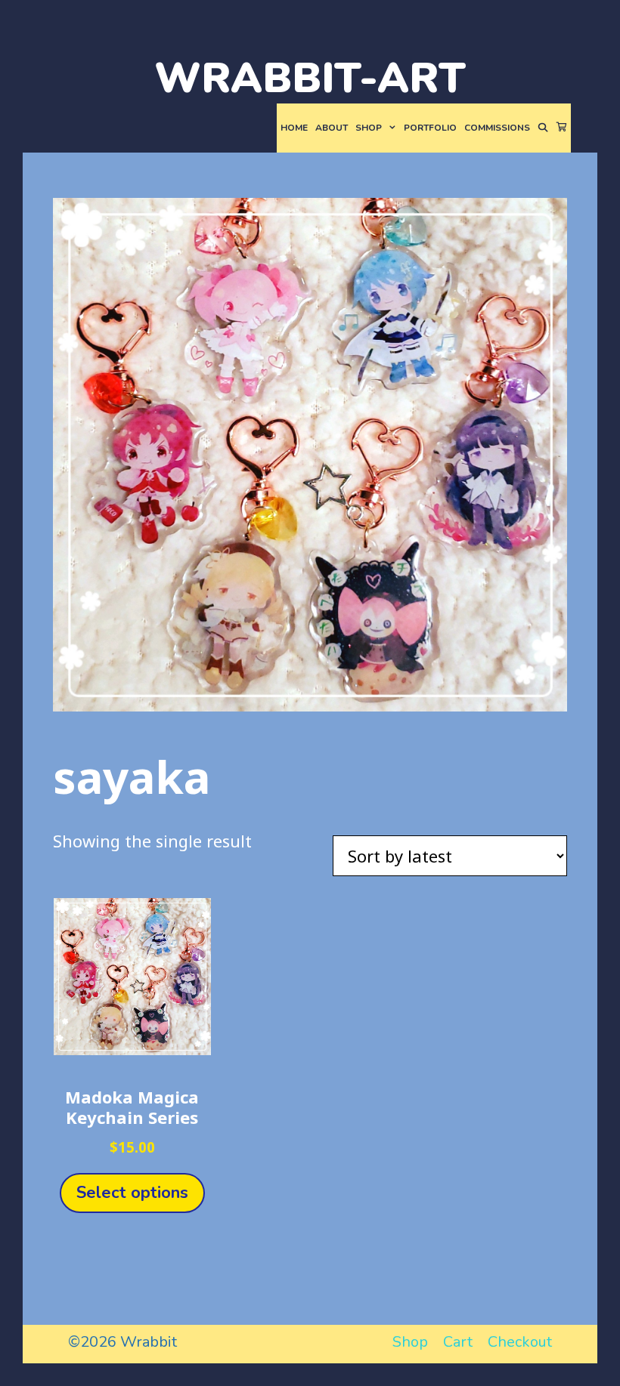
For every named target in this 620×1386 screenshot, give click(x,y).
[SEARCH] (543, 128)
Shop (368, 128)
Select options (132, 1192)
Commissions (497, 128)
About (331, 128)
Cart (458, 1342)
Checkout (520, 1342)
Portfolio (430, 128)
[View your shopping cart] (562, 128)
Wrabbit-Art (310, 78)
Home (294, 128)
